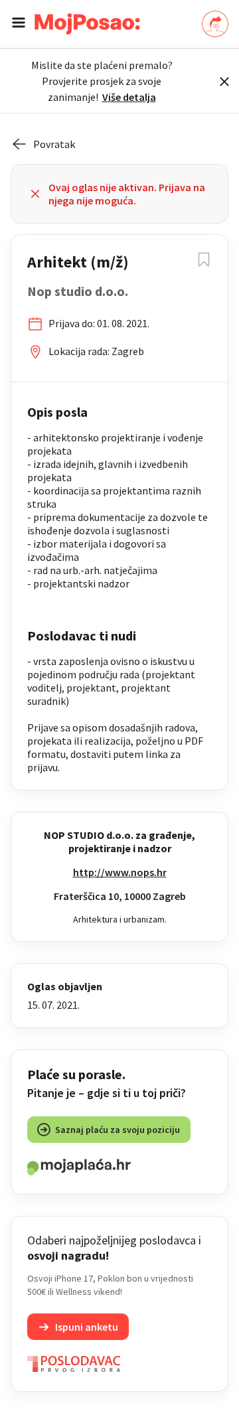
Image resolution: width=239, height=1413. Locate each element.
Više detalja (129, 97)
